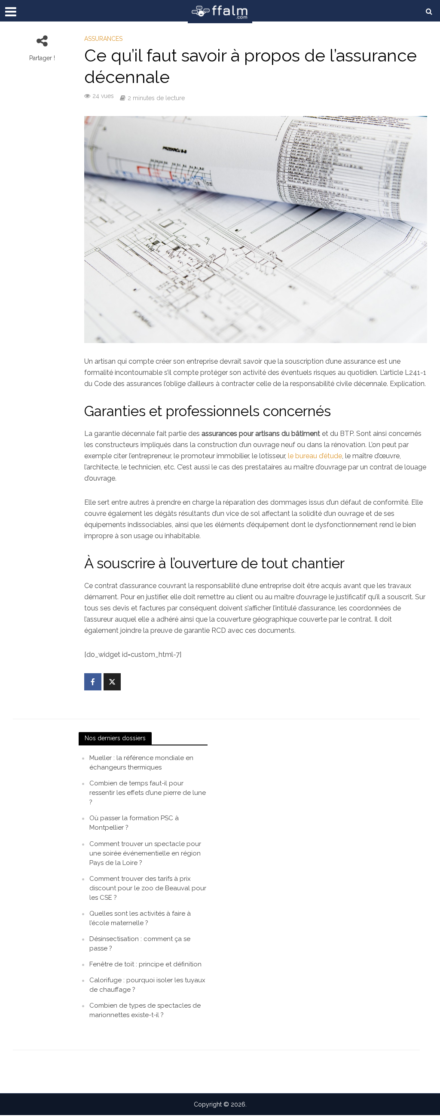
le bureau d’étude (315, 456)
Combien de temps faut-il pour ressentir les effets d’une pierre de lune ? (147, 792)
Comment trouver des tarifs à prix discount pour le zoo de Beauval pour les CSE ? (147, 888)
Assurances (103, 38)
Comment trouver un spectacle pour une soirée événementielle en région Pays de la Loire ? (145, 853)
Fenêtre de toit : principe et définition (145, 964)
